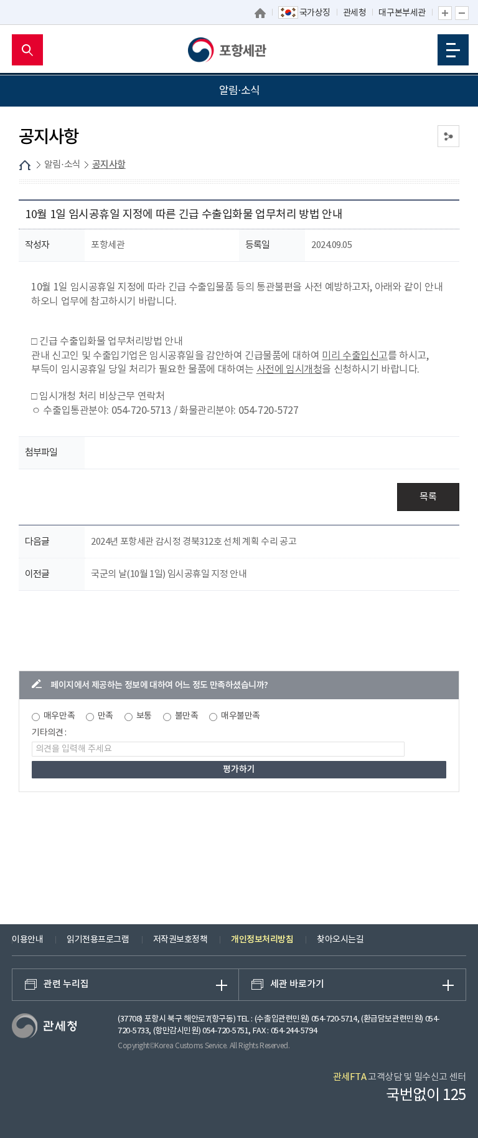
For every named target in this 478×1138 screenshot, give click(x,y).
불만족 (187, 716)
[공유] (448, 136)
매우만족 (59, 716)
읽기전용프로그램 (98, 940)
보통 (144, 716)
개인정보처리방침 (262, 939)
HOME (25, 165)
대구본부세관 (401, 13)
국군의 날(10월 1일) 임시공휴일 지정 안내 (168, 574)
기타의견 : (49, 733)
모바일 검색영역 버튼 (27, 49)
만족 (105, 716)
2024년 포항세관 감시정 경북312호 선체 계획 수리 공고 (193, 542)
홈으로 (260, 13)
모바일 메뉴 (453, 49)
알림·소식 (62, 165)
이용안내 (27, 940)
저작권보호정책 (180, 940)
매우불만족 (240, 716)
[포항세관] (239, 49)
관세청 (355, 13)
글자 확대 (445, 13)
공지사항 (109, 165)
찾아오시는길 (340, 940)
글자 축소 (462, 13)
